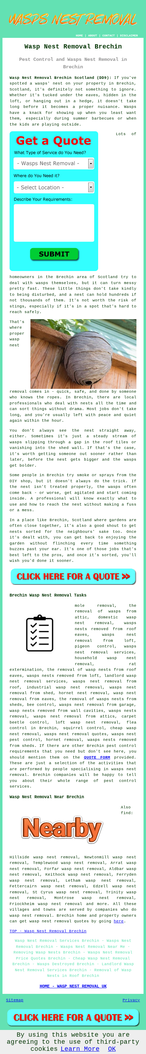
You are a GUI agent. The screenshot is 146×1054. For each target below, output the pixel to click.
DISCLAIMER (129, 35)
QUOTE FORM (97, 757)
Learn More (80, 1049)
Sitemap (14, 1000)
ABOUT (92, 35)
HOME (79, 35)
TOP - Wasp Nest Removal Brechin (48, 931)
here (119, 921)
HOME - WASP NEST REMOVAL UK (73, 986)
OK (112, 1049)
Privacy (131, 1000)
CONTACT (108, 35)
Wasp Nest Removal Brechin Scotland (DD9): (61, 78)
